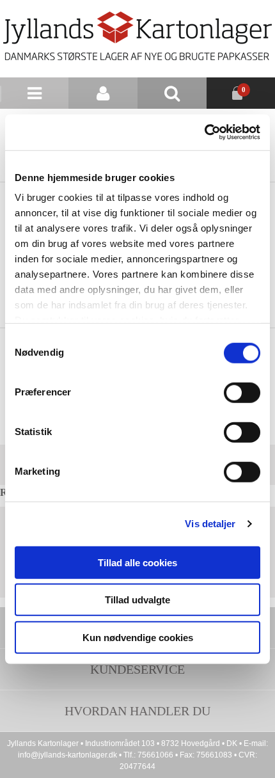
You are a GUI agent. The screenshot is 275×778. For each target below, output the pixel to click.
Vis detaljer (210, 523)
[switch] (242, 392)
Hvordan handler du (137, 711)
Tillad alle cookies (137, 562)
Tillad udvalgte (137, 599)
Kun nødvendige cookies (137, 636)
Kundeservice (137, 669)
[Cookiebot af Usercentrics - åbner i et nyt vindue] (204, 132)
